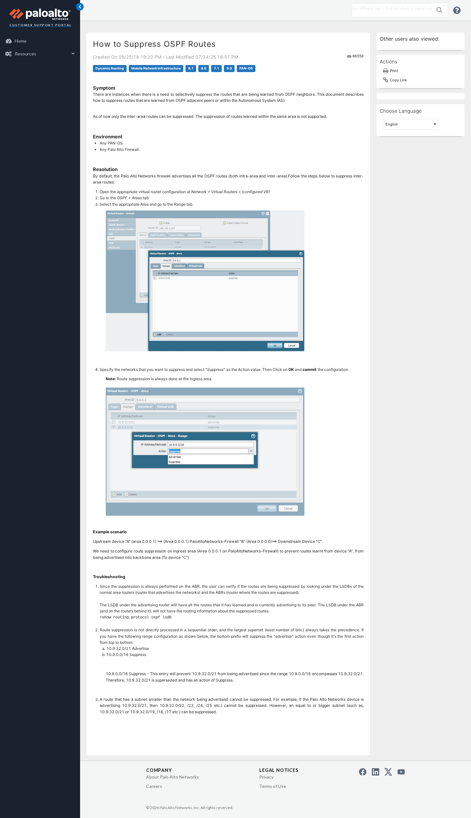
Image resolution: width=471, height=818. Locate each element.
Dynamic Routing (109, 68)
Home (21, 41)
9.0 (229, 68)
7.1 (216, 68)
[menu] (40, 47)
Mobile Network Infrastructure (156, 68)
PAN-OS (246, 68)
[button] (439, 10)
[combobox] (390, 8)
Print (394, 71)
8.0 (203, 68)
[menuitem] (40, 41)
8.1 (191, 68)
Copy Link (398, 80)
